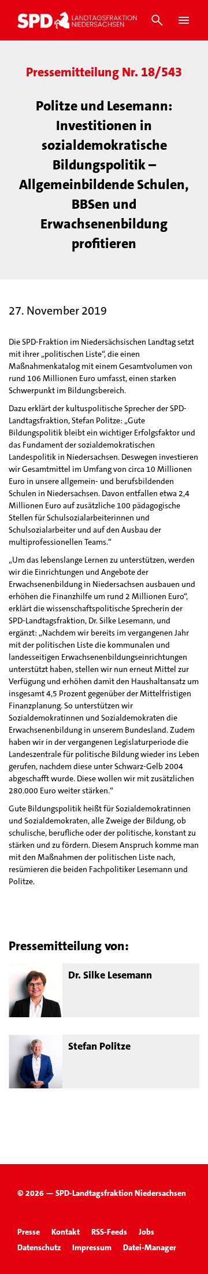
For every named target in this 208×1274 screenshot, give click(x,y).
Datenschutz (39, 1247)
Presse (28, 1232)
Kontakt (65, 1232)
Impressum (92, 1247)
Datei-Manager (149, 1247)
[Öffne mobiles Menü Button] (184, 20)
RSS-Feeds (109, 1232)
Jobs (146, 1232)
